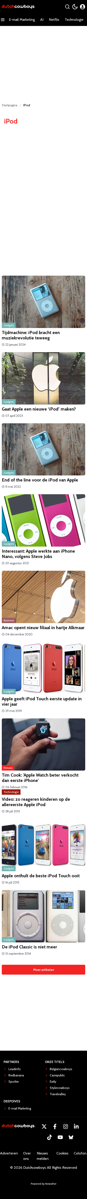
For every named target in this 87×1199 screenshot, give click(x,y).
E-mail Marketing (22, 19)
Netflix (54, 19)
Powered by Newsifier (43, 1183)
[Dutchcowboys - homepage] (18, 6)
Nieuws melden (43, 1156)
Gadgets (9, 325)
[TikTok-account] (49, 1137)
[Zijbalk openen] (2, 19)
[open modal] (82, 6)
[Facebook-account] (55, 1126)
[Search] (67, 6)
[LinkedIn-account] (76, 1126)
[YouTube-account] (60, 1137)
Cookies (62, 1153)
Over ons (27, 1156)
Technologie (74, 19)
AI (42, 19)
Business (9, 620)
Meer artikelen (43, 970)
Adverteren (9, 1153)
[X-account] (44, 1126)
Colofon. (80, 1153)
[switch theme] (75, 7)
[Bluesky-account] (71, 1137)
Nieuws (8, 767)
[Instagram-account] (65, 1126)
